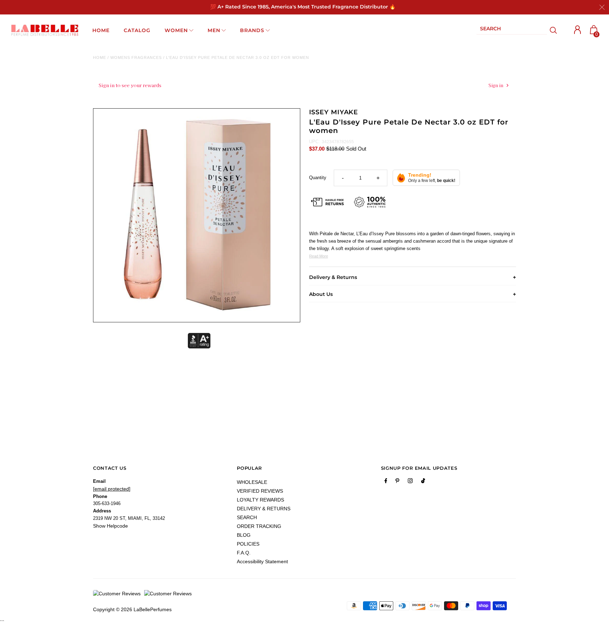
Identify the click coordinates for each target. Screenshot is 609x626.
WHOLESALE (252, 482)
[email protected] (111, 489)
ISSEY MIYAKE (333, 112)
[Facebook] (386, 482)
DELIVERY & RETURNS (263, 508)
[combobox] (511, 30)
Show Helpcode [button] (110, 526)
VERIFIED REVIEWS (260, 491)
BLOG (244, 535)
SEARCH (247, 517)
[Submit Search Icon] (553, 30)
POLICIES (248, 544)
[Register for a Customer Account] (577, 29)
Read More (318, 256)
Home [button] (101, 30)
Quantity (317, 177)
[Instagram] (410, 482)
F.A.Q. (244, 552)
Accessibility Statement (262, 561)
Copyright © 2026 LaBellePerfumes (132, 609)
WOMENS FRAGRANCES (136, 57)
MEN (214, 30)
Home (99, 57)
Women (176, 30)
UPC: (314, 141)
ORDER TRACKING (259, 526)
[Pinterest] (397, 482)
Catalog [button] (137, 30)
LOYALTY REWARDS (260, 500)
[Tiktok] (423, 482)
